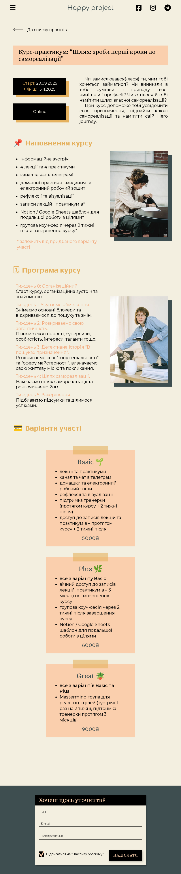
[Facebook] (138, 8)
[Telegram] (167, 8)
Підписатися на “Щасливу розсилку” (75, 854)
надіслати (125, 855)
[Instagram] (153, 8)
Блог (46, 24)
